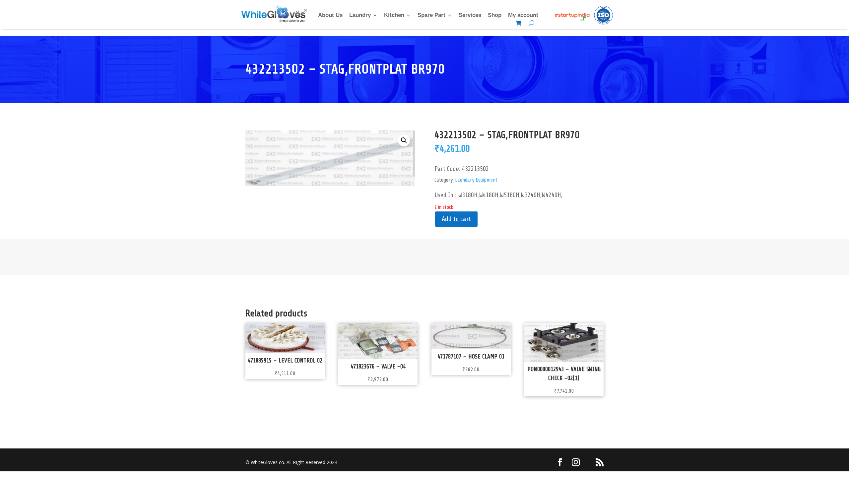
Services (470, 15)
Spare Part (431, 15)
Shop (494, 15)
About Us (330, 15)
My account (523, 15)
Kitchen (394, 15)
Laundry (360, 15)
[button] (404, 140)
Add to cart (456, 219)
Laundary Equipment (476, 180)
